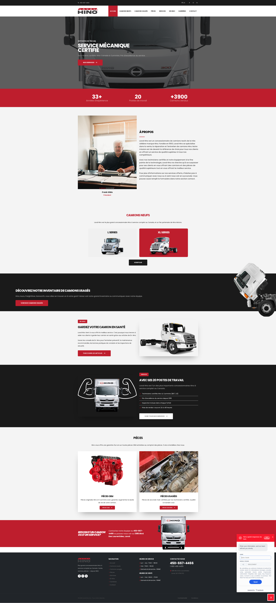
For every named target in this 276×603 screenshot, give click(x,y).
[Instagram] (193, 3)
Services (162, 11)
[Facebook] (190, 3)
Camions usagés (141, 11)
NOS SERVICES (89, 62)
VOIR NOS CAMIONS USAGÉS (32, 303)
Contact (193, 11)
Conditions (194, 598)
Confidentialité (182, 598)
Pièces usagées (167, 507)
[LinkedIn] (196, 3)
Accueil (113, 11)
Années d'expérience (97, 100)
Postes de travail (138, 100)
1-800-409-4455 (176, 566)
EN (184, 3)
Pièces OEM (106, 507)
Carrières (182, 11)
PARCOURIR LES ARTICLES (93, 353)
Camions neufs (125, 11)
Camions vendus (179, 100)
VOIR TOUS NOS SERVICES (155, 416)
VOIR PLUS (138, 262)
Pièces (153, 11)
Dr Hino (172, 11)
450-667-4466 (84, 3)
